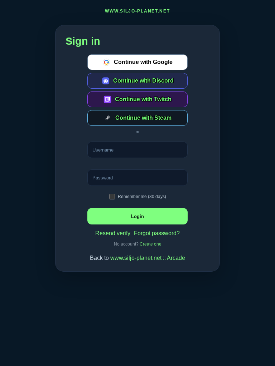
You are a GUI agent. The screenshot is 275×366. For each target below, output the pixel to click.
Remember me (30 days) (142, 196)
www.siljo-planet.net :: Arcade (147, 258)
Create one (150, 244)
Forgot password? (157, 233)
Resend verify (112, 233)
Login (137, 216)
